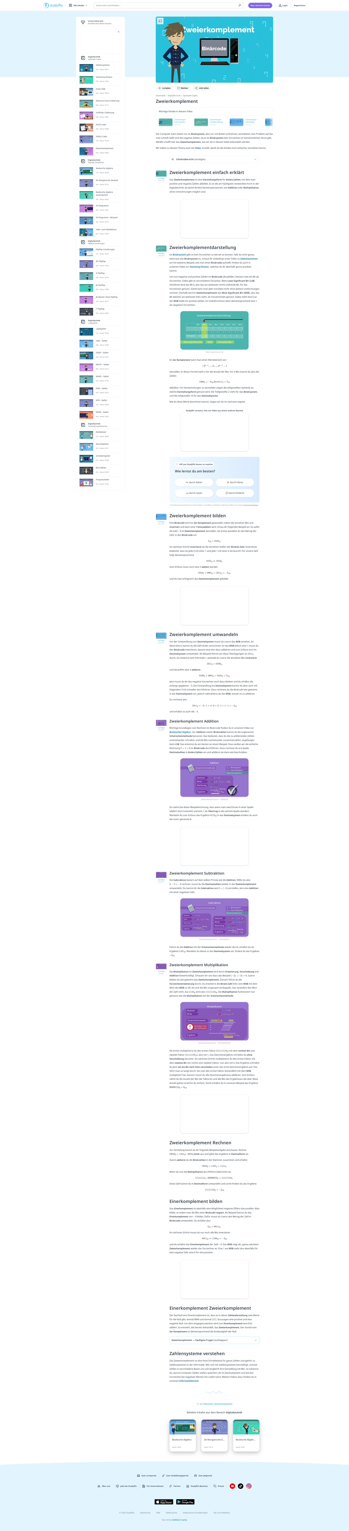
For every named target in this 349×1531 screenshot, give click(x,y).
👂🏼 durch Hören (235, 482)
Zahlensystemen (249, 258)
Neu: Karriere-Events (260, 5)
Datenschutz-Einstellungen (195, 1512)
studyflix (56, 5)
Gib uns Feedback (221, 1512)
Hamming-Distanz (199, 266)
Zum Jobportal (205, 1475)
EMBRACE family (179, 1520)
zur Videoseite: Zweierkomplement (216, 1404)
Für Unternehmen (155, 1486)
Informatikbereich (189, 1380)
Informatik (160, 95)
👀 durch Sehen (194, 482)
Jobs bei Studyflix (128, 1486)
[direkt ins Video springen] (214, 330)
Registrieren (299, 5)
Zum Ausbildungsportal (177, 1475)
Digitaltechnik (174, 95)
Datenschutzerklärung (251, 505)
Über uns (106, 1486)
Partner (177, 1486)
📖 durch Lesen (194, 492)
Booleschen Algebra (180, 732)
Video (198, 147)
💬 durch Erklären (235, 492)
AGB (158, 1512)
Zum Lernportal (149, 1475)
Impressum (145, 1512)
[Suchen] (239, 5)
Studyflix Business (199, 1486)
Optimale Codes (190, 95)
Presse (221, 1486)
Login (285, 5)
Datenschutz (171, 1512)
